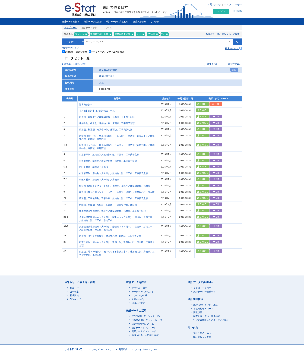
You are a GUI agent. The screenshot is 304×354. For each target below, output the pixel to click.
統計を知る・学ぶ (202, 333)
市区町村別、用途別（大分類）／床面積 (99, 179)
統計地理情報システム (143, 324)
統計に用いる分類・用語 (205, 305)
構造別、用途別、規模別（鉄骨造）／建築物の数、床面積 (108, 204)
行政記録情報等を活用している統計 (211, 320)
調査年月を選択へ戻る (74, 64)
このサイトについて (101, 349)
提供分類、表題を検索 (76, 52)
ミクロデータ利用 (202, 288)
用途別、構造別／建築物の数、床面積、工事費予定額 (105, 129)
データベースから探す (143, 292)
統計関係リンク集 (202, 337)
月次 (101, 82)
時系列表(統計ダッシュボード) (147, 320)
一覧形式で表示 (233, 64)
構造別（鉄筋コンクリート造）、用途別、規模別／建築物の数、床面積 (114, 186)
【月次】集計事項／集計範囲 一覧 (97, 110)
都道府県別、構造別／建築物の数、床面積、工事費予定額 (108, 161)
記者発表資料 (85, 104)
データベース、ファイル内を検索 (107, 52)
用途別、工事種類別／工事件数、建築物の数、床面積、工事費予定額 (113, 198)
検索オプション (71, 48)
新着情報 (74, 295)
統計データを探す (70, 21)
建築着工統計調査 (108, 70)
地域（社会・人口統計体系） (146, 335)
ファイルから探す (140, 295)
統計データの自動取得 (204, 292)
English (238, 4)
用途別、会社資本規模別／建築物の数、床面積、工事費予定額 (110, 236)
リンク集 (154, 21)
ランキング (75, 299)
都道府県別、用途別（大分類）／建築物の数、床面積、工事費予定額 (113, 173)
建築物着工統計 (107, 76)
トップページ (70, 27)
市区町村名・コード (203, 308)
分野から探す (138, 299)
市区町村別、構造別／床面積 (93, 167)
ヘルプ (228, 4)
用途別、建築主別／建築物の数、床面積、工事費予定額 (107, 117)
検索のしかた (232, 48)
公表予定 (74, 292)
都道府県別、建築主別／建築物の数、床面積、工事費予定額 (109, 154)
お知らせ (74, 288)
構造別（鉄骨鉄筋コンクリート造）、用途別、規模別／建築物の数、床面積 (117, 192)
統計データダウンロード (144, 327)
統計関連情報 (139, 21)
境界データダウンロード (144, 331)
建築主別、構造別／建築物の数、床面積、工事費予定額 (107, 123)
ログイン (221, 11)
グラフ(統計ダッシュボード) (146, 316)
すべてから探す (139, 288)
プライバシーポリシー (146, 349)
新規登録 (237, 11)
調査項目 (197, 312)
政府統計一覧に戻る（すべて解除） (223, 34)
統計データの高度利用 (117, 21)
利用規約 (123, 349)
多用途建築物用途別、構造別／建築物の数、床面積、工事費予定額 (112, 211)
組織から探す (138, 303)
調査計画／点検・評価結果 (206, 316)
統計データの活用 (93, 21)
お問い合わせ (214, 4)
